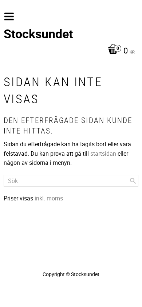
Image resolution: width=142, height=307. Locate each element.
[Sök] (132, 180)
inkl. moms (49, 198)
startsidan (103, 153)
